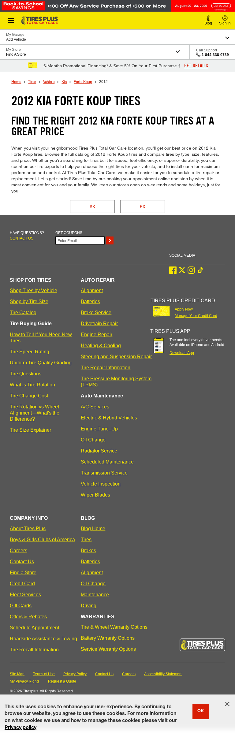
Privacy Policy (75, 674)
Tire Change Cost (29, 395)
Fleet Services (25, 594)
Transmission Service (104, 472)
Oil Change (93, 439)
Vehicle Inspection (101, 483)
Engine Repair (96, 334)
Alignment (92, 290)
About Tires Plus (28, 528)
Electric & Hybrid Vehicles (109, 417)
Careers (18, 550)
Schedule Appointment (34, 627)
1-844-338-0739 (215, 55)
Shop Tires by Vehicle (33, 290)
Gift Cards (21, 605)
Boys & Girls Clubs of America (42, 539)
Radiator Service (99, 450)
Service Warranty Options (108, 649)
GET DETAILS (196, 65)
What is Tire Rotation (32, 384)
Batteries (90, 301)
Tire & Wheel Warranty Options (114, 627)
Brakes (88, 550)
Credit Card (22, 583)
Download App (182, 353)
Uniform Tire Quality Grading (41, 362)
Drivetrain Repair (99, 323)
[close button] (227, 704)
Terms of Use (44, 674)
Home (16, 81)
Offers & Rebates (28, 616)
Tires (32, 81)
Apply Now (184, 309)
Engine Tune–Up (99, 428)
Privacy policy (20, 728)
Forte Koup (83, 81)
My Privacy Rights (24, 681)
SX (92, 206)
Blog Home (93, 528)
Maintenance (95, 594)
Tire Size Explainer (30, 430)
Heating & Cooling (101, 345)
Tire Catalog (23, 312)
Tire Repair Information (105, 367)
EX (142, 206)
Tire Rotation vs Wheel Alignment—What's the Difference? (34, 413)
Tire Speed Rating (29, 351)
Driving (88, 605)
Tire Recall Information (34, 649)
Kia (64, 81)
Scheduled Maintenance (107, 461)
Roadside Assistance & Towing (43, 638)
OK (200, 711)
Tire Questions (25, 373)
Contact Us (22, 561)
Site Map (17, 674)
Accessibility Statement (163, 674)
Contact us (21, 238)
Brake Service (96, 312)
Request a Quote (62, 681)
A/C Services (95, 406)
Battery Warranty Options (108, 638)
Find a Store (23, 572)
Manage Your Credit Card (196, 316)
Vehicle (48, 81)
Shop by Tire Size (29, 301)
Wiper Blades (95, 494)
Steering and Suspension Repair (116, 356)
